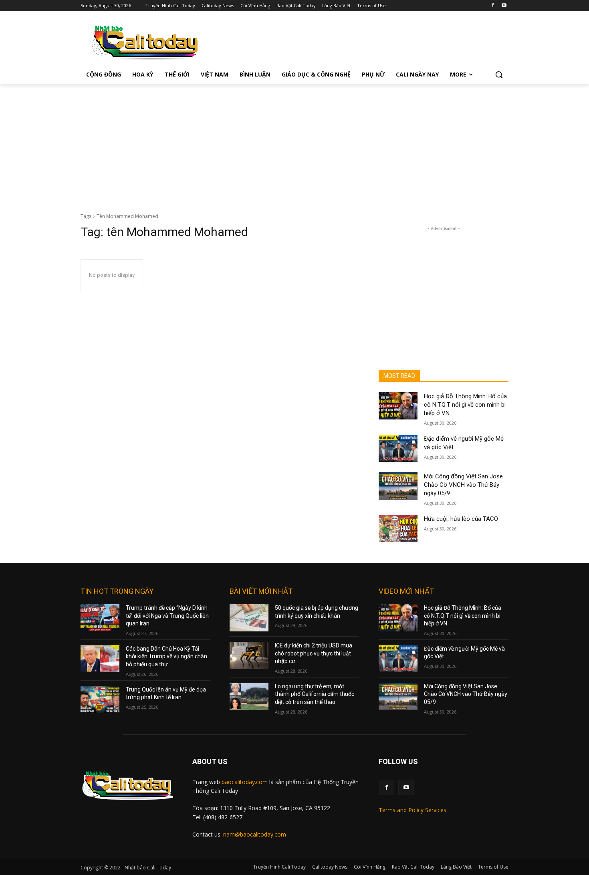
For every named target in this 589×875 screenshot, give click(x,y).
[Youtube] (503, 5)
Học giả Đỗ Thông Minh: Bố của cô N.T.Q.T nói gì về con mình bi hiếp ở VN (465, 405)
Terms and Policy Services (412, 810)
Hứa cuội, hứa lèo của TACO (461, 518)
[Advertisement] (294, 144)
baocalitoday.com (245, 782)
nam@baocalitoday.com (254, 834)
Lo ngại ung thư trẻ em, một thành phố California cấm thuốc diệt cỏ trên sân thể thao (314, 694)
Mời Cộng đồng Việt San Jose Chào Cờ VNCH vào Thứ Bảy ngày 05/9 (463, 485)
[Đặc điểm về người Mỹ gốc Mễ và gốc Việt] (398, 448)
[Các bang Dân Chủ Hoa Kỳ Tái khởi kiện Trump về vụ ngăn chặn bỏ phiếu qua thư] (100, 658)
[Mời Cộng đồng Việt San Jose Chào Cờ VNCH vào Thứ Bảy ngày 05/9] (398, 486)
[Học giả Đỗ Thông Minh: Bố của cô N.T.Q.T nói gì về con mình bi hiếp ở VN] (398, 405)
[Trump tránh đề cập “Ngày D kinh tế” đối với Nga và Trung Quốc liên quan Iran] (100, 617)
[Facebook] (492, 5)
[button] (498, 74)
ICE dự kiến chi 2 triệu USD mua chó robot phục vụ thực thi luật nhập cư (313, 653)
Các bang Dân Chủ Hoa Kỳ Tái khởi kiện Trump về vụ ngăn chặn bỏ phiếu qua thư (166, 656)
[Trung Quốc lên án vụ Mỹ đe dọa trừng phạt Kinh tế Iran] (100, 699)
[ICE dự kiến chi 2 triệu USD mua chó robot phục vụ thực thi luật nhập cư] (249, 655)
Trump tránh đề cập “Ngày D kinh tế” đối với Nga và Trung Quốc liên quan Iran (167, 616)
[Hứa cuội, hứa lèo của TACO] (398, 528)
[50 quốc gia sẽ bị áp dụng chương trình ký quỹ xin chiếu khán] (249, 617)
